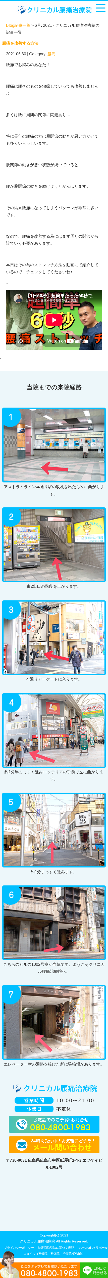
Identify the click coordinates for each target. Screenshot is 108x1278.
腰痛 (51, 54)
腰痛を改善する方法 (20, 43)
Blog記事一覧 (18, 25)
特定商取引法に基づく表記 (56, 1247)
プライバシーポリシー (19, 1247)
